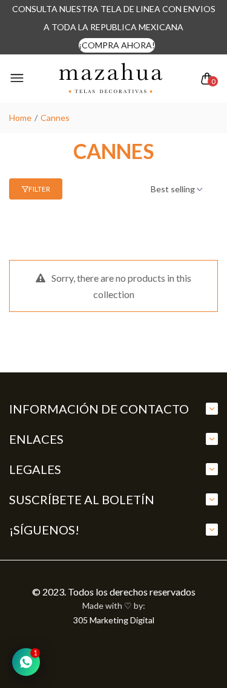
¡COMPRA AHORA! (117, 45)
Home (20, 117)
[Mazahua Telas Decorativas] (110, 78)
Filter (39, 188)
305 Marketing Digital (113, 620)
